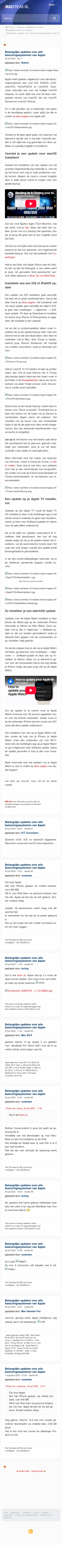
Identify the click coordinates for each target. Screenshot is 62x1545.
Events (36, 1512)
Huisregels (8, 1515)
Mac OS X (26, 1035)
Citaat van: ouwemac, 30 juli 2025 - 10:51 (25, 1386)
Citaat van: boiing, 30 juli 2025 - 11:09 (24, 1108)
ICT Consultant (29, 832)
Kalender (45, 1512)
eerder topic (24, 1471)
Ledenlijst (26, 1512)
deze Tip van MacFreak (42, 275)
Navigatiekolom (30, 380)
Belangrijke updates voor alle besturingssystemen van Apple (25, 53)
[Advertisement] (31, 1493)
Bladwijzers (15, 1512)
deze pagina (28, 302)
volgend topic (37, 1471)
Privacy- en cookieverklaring (26, 1515)
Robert (25, 62)
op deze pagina (21, 116)
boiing (25, 968)
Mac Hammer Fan (31, 1311)
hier (27, 227)
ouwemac (26, 875)
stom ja (21, 975)
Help (6, 1512)
